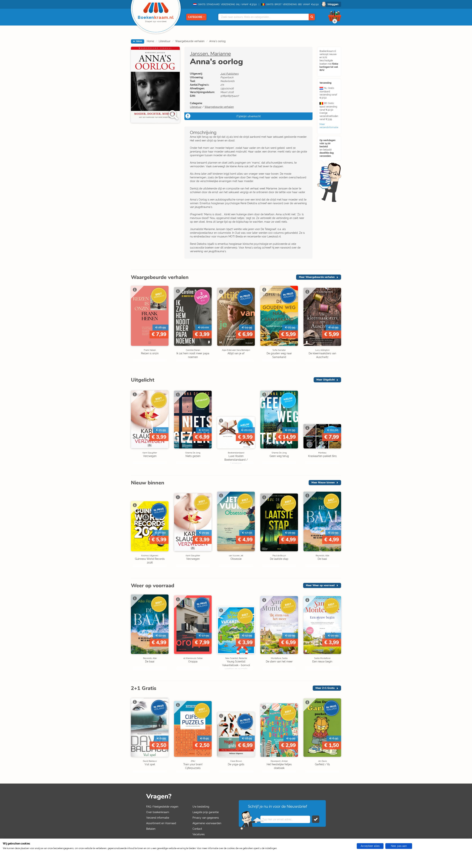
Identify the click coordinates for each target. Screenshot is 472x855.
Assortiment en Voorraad (161, 823)
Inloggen (333, 4)
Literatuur (164, 41)
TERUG (138, 41)
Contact (197, 828)
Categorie (195, 17)
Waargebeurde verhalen (189, 41)
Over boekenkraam (157, 812)
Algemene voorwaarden (206, 823)
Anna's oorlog (217, 41)
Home (150, 41)
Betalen (150, 828)
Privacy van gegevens (205, 817)
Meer (317, 277)
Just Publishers (229, 73)
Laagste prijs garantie (205, 812)
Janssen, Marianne (210, 53)
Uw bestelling (200, 806)
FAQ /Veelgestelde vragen (162, 806)
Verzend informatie (157, 817)
